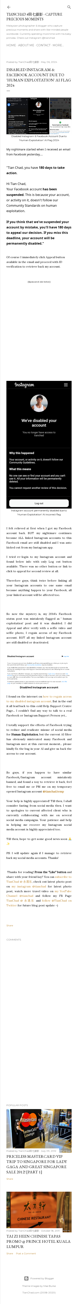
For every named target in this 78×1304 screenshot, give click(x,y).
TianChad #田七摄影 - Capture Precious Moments (34, 16)
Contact (43, 45)
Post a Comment (26, 1253)
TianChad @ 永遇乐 (20, 900)
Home (11, 45)
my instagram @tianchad (30, 886)
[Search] (69, 6)
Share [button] (9, 925)
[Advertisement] (39, 323)
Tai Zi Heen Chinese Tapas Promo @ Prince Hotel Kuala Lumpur (38, 1241)
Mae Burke (49, 1285)
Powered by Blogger (42, 1278)
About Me (26, 45)
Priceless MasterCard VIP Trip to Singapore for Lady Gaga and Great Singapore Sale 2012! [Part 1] (36, 1164)
